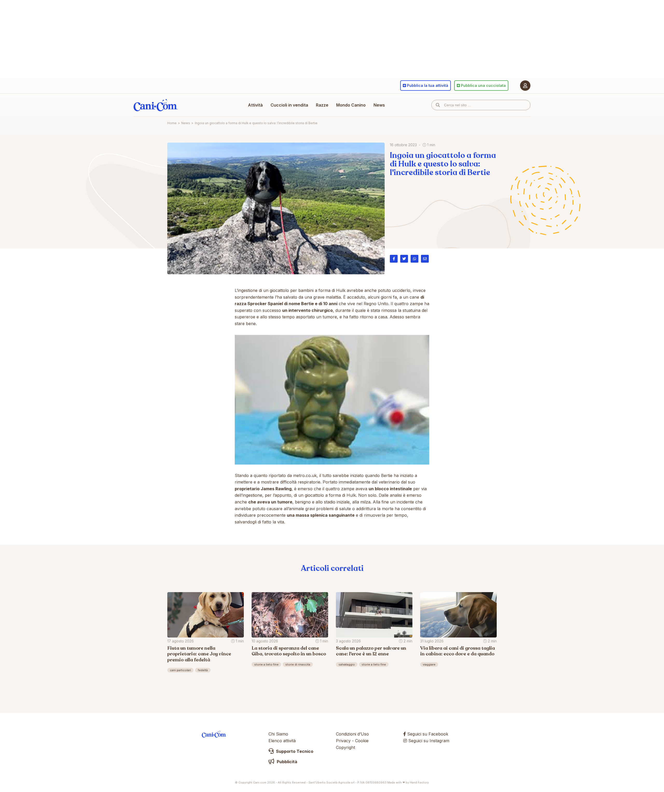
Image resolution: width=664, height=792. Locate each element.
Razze (322, 105)
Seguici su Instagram (428, 740)
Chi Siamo (278, 734)
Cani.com (156, 105)
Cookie (362, 740)
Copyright (345, 747)
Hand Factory (419, 782)
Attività (255, 105)
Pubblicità (286, 761)
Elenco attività (282, 740)
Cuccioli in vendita (289, 105)
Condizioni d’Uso (352, 734)
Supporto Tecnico (294, 751)
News (379, 105)
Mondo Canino (351, 105)
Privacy (343, 740)
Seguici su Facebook (427, 734)
